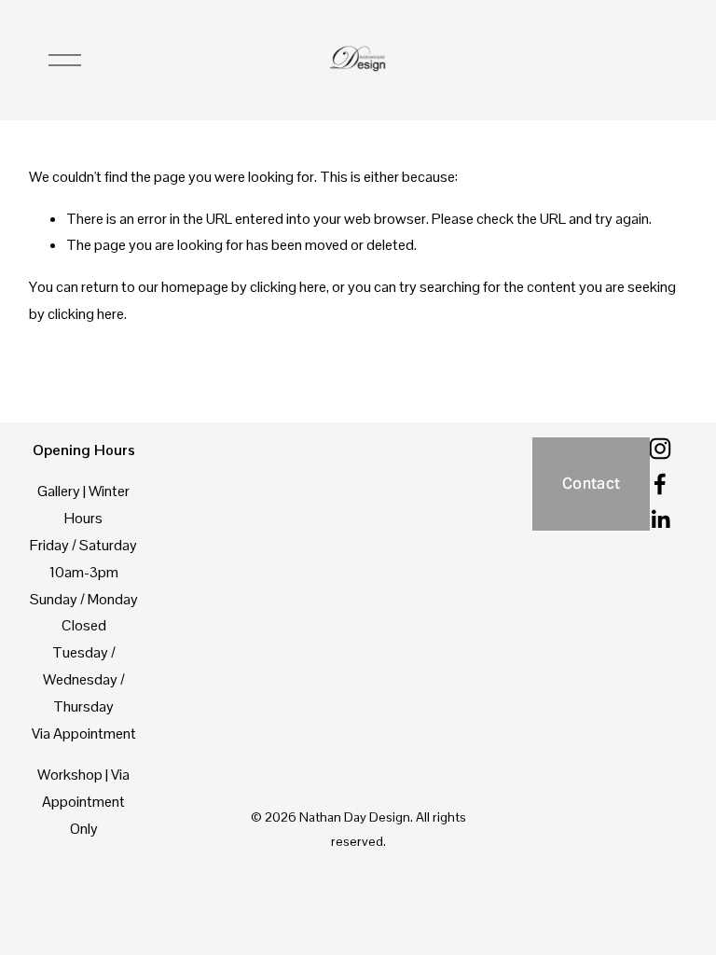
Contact (591, 483)
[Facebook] (660, 484)
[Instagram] (660, 448)
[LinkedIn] (660, 519)
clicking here (288, 287)
